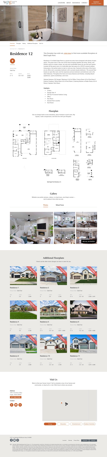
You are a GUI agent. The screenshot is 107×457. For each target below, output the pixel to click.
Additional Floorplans (32, 43)
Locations (61, 2)
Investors (65, 440)
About (69, 2)
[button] (66, 405)
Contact (84, 2)
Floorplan (18, 43)
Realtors (85, 440)
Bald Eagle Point (13, 48)
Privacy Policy (77, 440)
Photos (45, 205)
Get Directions (15, 397)
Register (93, 440)
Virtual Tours (60, 205)
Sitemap (70, 440)
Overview (12, 43)
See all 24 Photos (89, 241)
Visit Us (41, 43)
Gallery (24, 43)
